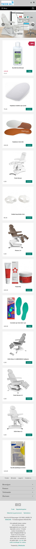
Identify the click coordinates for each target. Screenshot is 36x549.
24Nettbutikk (21, 545)
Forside (7, 478)
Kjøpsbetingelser (21, 509)
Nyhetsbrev (27, 513)
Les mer (21, 540)
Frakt (12, 509)
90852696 (8, 519)
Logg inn (20, 478)
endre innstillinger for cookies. (18, 542)
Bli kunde (13, 478)
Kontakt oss (28, 478)
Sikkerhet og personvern (14, 513)
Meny (5, 8)
